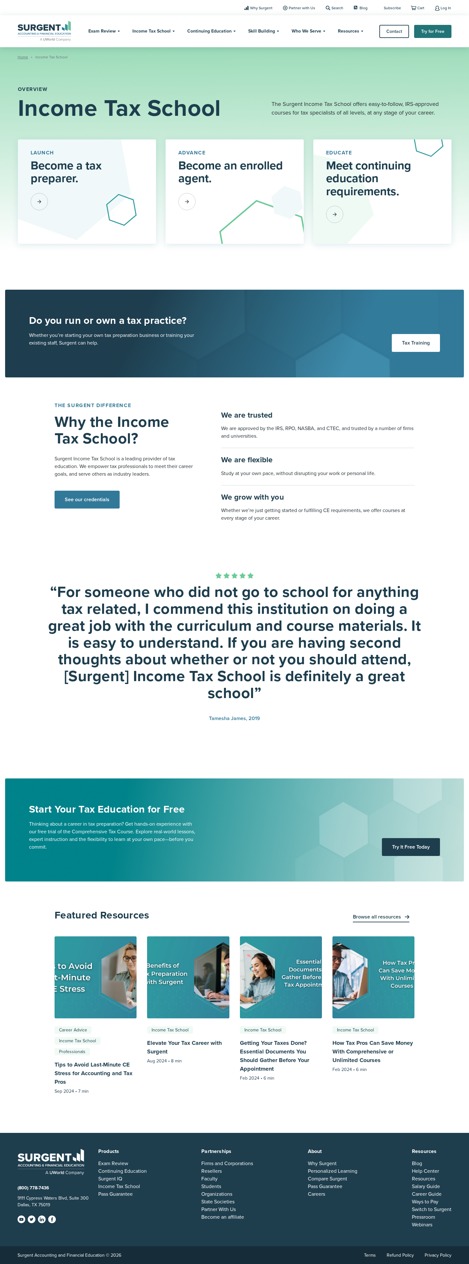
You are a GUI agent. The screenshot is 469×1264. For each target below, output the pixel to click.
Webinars (422, 1225)
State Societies (217, 1202)
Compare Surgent (327, 1179)
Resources (348, 31)
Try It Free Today (411, 847)
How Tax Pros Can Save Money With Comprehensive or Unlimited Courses (372, 1051)
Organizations (216, 1194)
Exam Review (102, 31)
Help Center (425, 1171)
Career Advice (73, 1030)
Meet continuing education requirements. (368, 178)
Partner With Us (218, 1209)
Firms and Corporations (227, 1163)
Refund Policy (400, 1255)
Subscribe (392, 8)
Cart (420, 8)
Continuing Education (209, 31)
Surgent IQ (110, 1179)
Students (211, 1186)
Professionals (72, 1051)
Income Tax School (151, 31)
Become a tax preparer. (66, 172)
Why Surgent (261, 8)
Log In (446, 8)
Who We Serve (306, 31)
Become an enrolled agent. (230, 172)
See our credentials (87, 499)
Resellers (211, 1171)
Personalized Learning (332, 1171)
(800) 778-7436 (33, 1188)
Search (337, 8)
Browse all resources (377, 917)
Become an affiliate (222, 1217)
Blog (364, 8)
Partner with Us (302, 8)
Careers (316, 1194)
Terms (370, 1255)
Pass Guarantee (115, 1194)
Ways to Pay (425, 1202)
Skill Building (261, 31)
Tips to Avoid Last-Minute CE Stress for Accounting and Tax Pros (93, 1073)
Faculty (209, 1179)
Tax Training (416, 343)
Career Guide (427, 1194)
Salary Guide (426, 1186)
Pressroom (423, 1217)
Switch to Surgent (431, 1209)
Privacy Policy (438, 1255)
